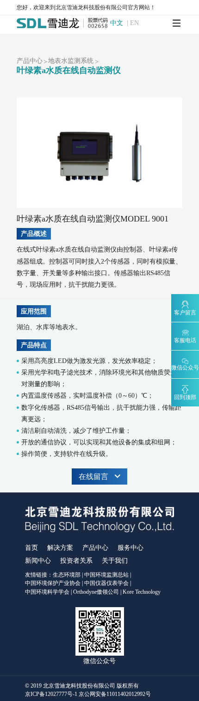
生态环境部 (67, 575)
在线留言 (93, 476)
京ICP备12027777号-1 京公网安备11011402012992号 (88, 694)
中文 (116, 23)
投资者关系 (76, 560)
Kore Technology (142, 592)
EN (134, 23)
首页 (31, 547)
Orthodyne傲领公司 (96, 592)
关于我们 (115, 560)
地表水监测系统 (70, 61)
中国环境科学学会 (47, 592)
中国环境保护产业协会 (53, 583)
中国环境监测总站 (106, 575)
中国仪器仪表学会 (106, 583)
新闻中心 (38, 560)
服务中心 (130, 547)
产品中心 (30, 61)
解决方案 (60, 547)
